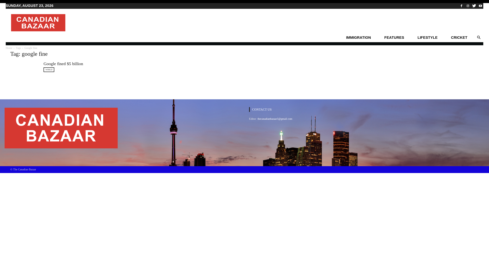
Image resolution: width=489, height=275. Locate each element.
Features (394, 38)
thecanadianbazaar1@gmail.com (274, 118)
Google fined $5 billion (63, 63)
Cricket (459, 38)
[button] (478, 37)
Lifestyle (428, 38)
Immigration (358, 38)
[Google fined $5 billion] (24, 70)
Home (9, 48)
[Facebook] (461, 5)
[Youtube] (480, 5)
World (48, 70)
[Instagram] (468, 5)
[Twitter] (474, 5)
